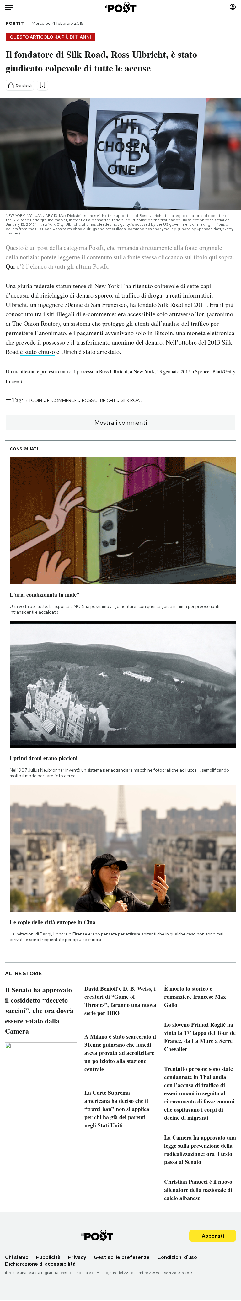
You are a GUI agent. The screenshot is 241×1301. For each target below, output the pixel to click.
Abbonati (213, 1236)
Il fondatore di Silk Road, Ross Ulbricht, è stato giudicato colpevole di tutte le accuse (101, 61)
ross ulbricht (99, 400)
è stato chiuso (37, 351)
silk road (132, 400)
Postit (15, 23)
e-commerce (62, 400)
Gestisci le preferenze (122, 1257)
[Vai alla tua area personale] (232, 7)
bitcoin (33, 400)
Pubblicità (48, 1257)
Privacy (77, 1257)
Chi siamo (17, 1257)
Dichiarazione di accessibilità (40, 1264)
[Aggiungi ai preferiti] (42, 85)
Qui (10, 266)
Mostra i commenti (120, 423)
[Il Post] (120, 7)
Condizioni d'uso (177, 1257)
